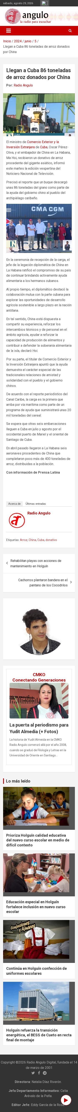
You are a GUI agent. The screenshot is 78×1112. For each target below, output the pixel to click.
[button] (17, 629)
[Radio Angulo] (17, 515)
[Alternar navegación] (8, 30)
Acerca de (14, 503)
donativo (51, 540)
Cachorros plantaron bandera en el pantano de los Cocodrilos (43, 582)
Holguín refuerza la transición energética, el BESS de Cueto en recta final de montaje (39, 1035)
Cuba (43, 147)
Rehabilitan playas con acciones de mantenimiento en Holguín (35, 563)
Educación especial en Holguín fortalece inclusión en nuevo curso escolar (36, 907)
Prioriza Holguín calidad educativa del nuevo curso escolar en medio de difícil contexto (37, 840)
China (32, 540)
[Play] (66, 1100)
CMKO (39, 674)
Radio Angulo (23, 85)
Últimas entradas (36, 503)
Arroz (23, 540)
